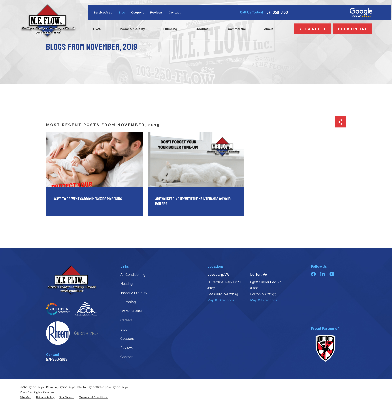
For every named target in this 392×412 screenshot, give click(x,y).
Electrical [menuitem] (202, 29)
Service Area (103, 12)
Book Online (353, 29)
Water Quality (131, 311)
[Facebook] (313, 274)
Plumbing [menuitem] (170, 29)
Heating (126, 284)
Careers (126, 320)
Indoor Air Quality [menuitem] (132, 29)
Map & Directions (220, 300)
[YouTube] (332, 274)
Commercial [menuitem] (237, 29)
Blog (122, 12)
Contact (175, 12)
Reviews (156, 12)
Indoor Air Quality (133, 293)
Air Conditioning (132, 275)
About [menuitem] (268, 29)
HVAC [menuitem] (97, 29)
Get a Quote (312, 29)
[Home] (48, 21)
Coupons (137, 12)
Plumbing (128, 302)
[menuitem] (25, 397)
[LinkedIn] (322, 274)
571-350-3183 (277, 12)
